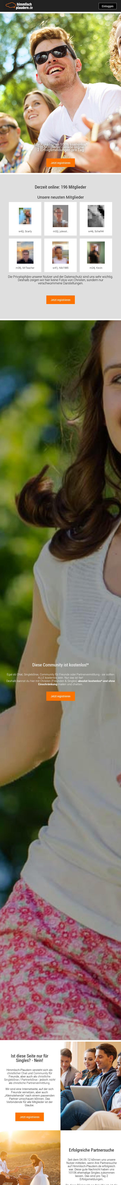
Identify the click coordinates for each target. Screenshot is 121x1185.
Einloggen (107, 6)
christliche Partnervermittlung (31, 1083)
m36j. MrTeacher (25, 267)
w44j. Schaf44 (96, 231)
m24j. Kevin (96, 267)
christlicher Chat (17, 1073)
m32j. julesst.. (60, 231)
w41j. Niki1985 (60, 267)
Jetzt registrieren (60, 163)
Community (40, 1073)
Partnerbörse (29, 1079)
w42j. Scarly (25, 231)
